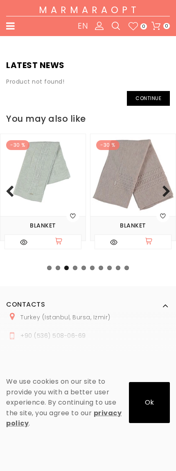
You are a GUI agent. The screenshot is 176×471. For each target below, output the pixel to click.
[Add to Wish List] (72, 215)
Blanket (43, 226)
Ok (149, 402)
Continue (148, 98)
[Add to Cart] (62, 242)
